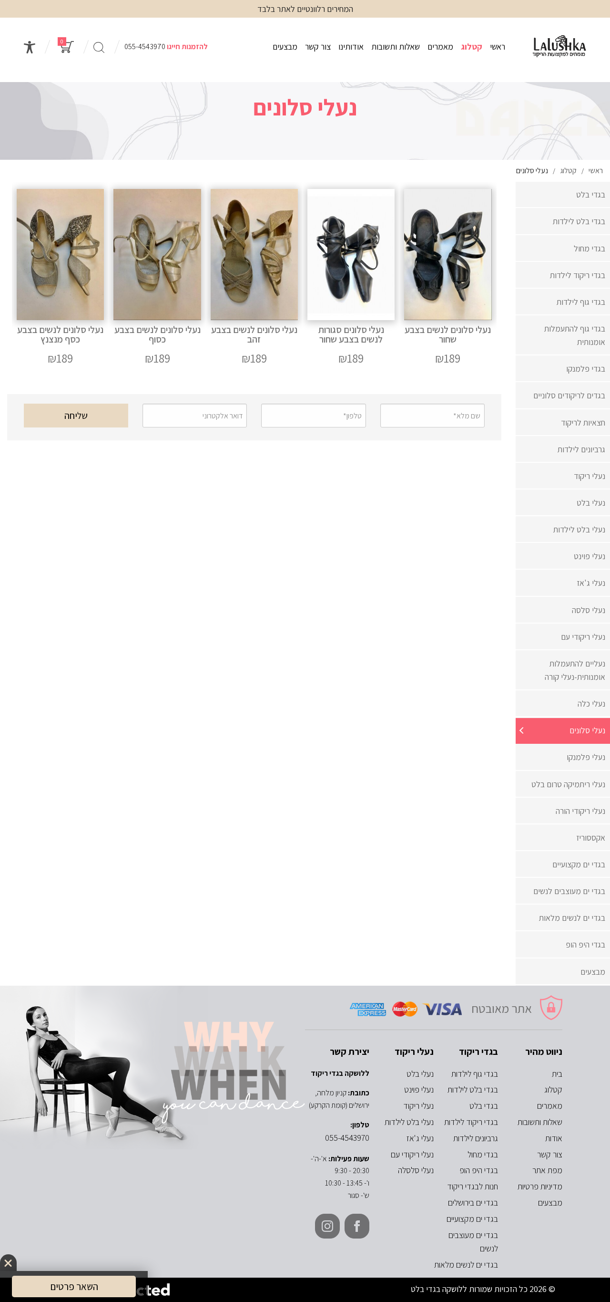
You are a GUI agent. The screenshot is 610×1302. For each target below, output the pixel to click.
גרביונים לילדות (581, 449)
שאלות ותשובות (395, 46)
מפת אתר (547, 1170)
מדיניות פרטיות (540, 1186)
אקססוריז (590, 837)
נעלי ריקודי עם (583, 636)
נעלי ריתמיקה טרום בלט (568, 784)
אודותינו (351, 46)
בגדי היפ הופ (585, 944)
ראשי (497, 46)
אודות (553, 1138)
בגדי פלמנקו (585, 368)
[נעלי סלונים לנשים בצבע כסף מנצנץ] (60, 278)
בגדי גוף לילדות (581, 301)
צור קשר (318, 46)
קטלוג (471, 46)
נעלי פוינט (589, 556)
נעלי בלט (591, 502)
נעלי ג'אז (591, 582)
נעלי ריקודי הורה (580, 810)
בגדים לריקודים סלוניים (569, 395)
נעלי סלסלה (416, 1170)
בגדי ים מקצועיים (578, 864)
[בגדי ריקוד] (559, 47)
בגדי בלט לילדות (579, 221)
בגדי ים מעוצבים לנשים (569, 890)
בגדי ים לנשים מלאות (572, 917)
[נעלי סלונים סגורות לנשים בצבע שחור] (351, 278)
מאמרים (440, 46)
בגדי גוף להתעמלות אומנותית (574, 335)
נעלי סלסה (588, 609)
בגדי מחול (589, 248)
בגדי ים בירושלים (473, 1202)
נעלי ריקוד (589, 475)
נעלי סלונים (587, 730)
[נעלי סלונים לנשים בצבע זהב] (254, 278)
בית (557, 1073)
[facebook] (357, 1226)
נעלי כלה (591, 703)
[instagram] (327, 1226)
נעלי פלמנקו (586, 756)
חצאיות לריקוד (583, 422)
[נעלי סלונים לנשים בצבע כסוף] (157, 278)
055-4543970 (144, 47)
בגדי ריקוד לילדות (577, 275)
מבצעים (285, 46)
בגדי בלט (590, 194)
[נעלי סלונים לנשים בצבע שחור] (447, 278)
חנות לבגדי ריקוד (472, 1186)
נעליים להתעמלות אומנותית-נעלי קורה (575, 670)
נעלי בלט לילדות (579, 529)
